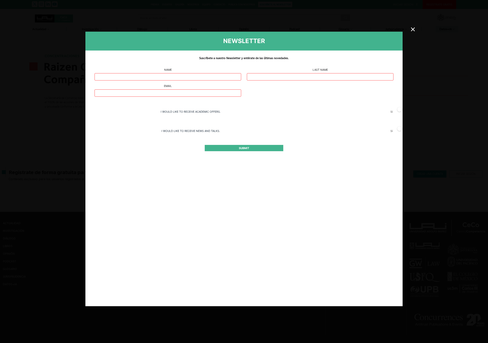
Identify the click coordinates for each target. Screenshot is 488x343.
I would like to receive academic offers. (191, 111)
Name (168, 69)
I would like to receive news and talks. (190, 131)
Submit (244, 148)
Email (168, 86)
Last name (320, 69)
